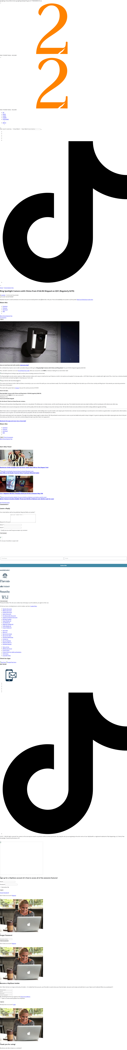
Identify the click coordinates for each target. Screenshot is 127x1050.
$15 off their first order (24, 370)
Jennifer (3, 295)
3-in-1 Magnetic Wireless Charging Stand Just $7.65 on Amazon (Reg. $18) (21, 493)
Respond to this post (5, 522)
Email (2, 527)
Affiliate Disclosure (7, 648)
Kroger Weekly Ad (7, 628)
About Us (5, 632)
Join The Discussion (5, 502)
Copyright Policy (7, 655)
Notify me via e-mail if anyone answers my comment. (14, 530)
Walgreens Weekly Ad (8, 624)
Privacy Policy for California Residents (12, 652)
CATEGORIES (6, 119)
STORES (4, 117)
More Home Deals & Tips (6, 316)
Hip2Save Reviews (7, 644)
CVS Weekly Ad (6, 622)
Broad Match (16, 129)
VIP (3, 112)
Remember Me (5, 887)
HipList (2, 319)
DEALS (4, 114)
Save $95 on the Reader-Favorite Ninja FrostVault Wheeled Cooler (19, 473)
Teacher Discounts (7, 609)
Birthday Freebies (7, 619)
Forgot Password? (4, 892)
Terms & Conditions (25, 996)
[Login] (0, 285)
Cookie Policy (33, 606)
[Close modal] (0, 841)
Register (14, 895)
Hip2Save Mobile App (8, 637)
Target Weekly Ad (7, 621)
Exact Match (25, 129)
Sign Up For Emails (7, 634)
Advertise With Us (7, 642)
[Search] (0, 57)
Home (1, 288)
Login (14, 1004)
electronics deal (24, 365)
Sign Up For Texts (7, 635)
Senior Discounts (7, 614)
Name (2, 525)
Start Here (5, 630)
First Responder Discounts (9, 616)
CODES (4, 116)
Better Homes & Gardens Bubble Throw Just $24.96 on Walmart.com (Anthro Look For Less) (27, 499)
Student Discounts (7, 612)
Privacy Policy (6, 650)
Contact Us (5, 639)
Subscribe (63, 565)
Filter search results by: (6, 129)
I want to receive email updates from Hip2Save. (13, 998)
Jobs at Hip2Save (7, 641)
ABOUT (4, 123)
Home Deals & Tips (9, 288)
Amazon (17, 388)
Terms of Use (6, 647)
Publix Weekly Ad (7, 626)
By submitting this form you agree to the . (15, 996)
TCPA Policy (5, 654)
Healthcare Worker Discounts (10, 617)
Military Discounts (7, 610)
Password (2, 884)
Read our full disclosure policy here (85, 299)
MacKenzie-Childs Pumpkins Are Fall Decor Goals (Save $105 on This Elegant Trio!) (24, 467)
